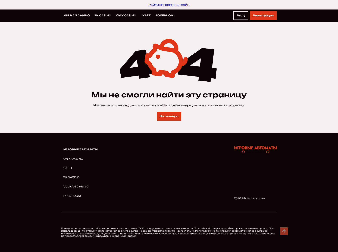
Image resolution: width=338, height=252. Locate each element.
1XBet (146, 15)
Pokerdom (164, 15)
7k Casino (103, 15)
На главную (169, 116)
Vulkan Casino (77, 15)
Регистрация (263, 15)
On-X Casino (126, 15)
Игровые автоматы (80, 149)
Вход (241, 15)
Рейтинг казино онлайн (169, 5)
